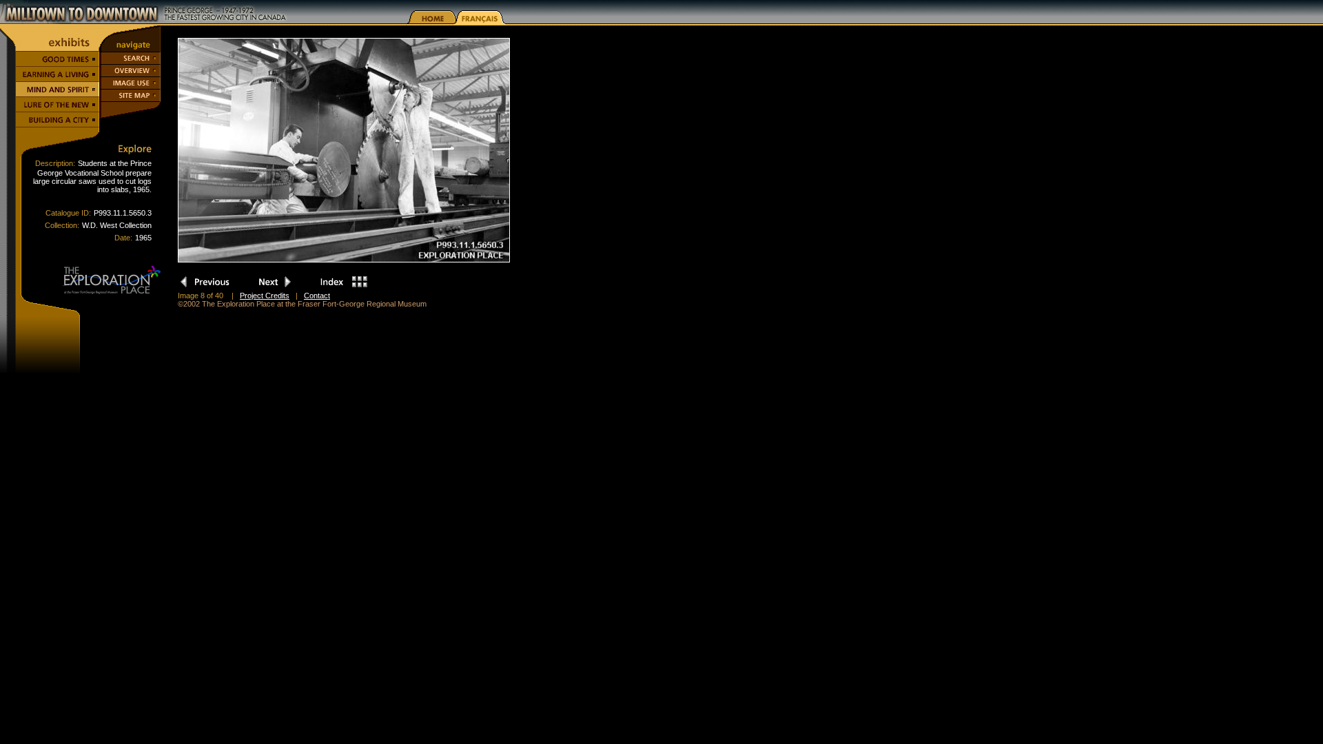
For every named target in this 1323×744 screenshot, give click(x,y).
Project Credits (264, 295)
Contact (317, 295)
